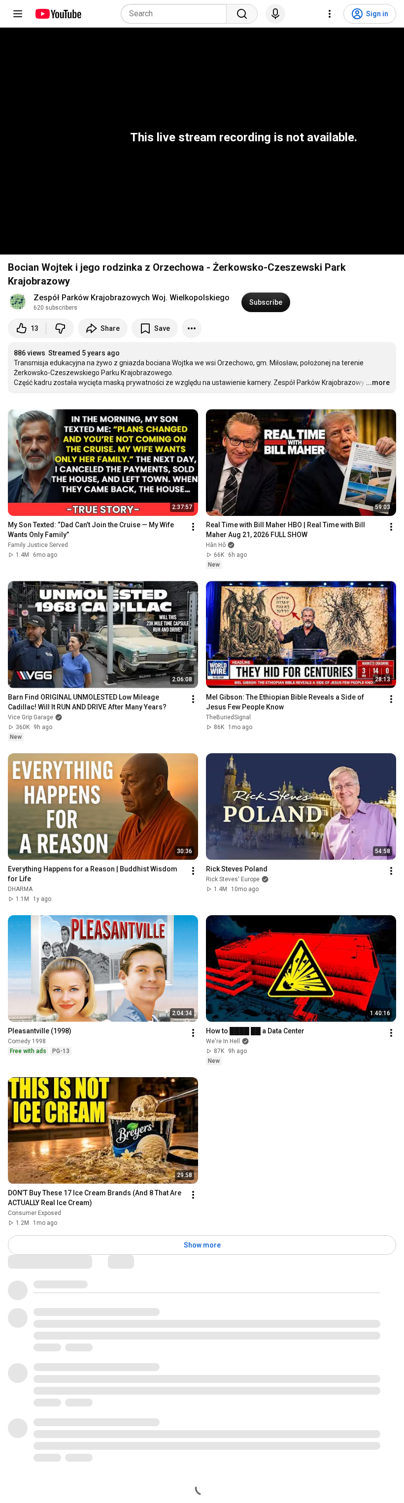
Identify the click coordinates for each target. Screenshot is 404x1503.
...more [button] (378, 382)
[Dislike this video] (60, 328)
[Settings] (330, 14)
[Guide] (18, 14)
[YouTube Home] (58, 14)
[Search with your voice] (275, 14)
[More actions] (192, 328)
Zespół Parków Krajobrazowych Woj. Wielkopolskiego (132, 297)
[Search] (242, 14)
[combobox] (176, 14)
